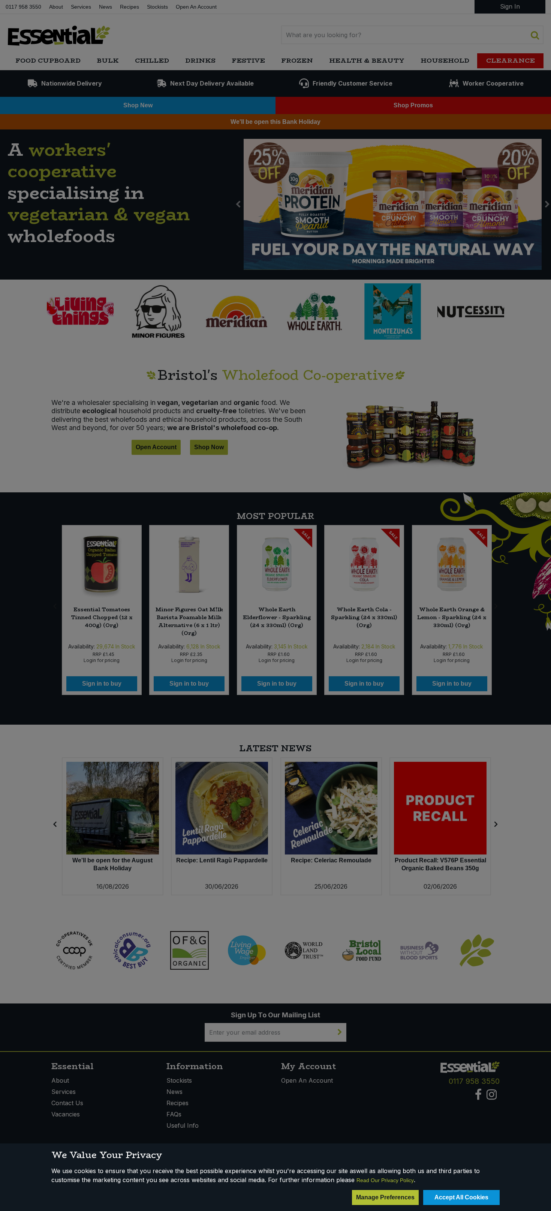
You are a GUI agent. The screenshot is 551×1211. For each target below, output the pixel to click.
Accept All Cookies (461, 1197)
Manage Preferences (385, 1197)
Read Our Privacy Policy (385, 1180)
